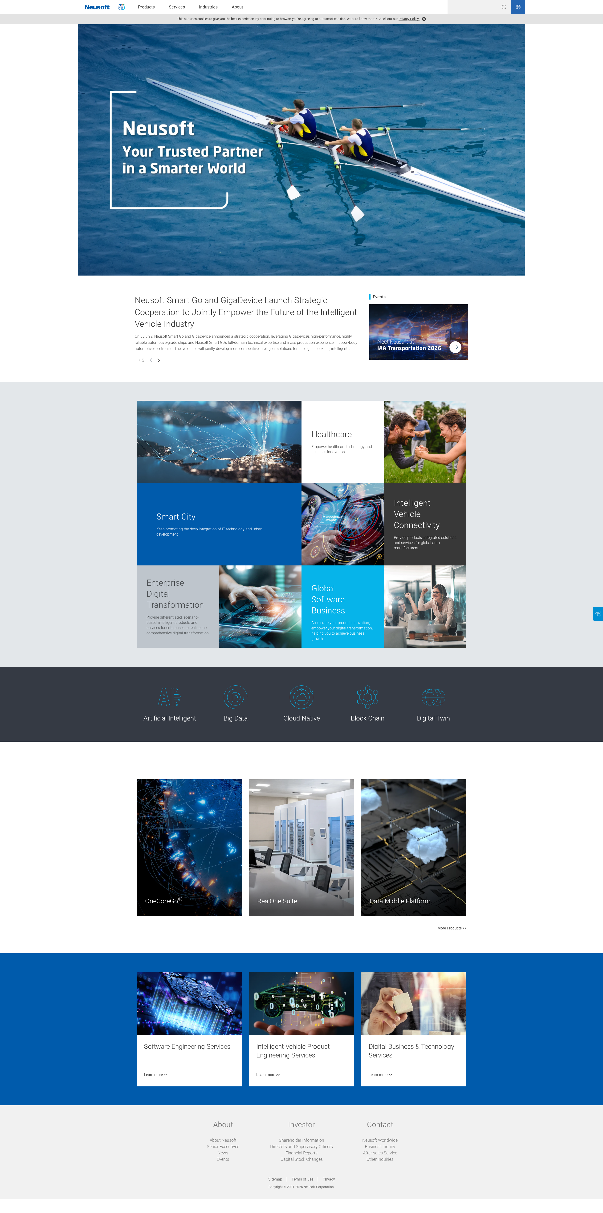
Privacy (329, 1179)
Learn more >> (155, 1075)
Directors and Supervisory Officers (301, 1146)
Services (177, 6)
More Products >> (451, 928)
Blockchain (350, 690)
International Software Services (327, 568)
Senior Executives (223, 1146)
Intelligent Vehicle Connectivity (409, 485)
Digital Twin (416, 690)
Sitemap (275, 1179)
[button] (151, 360)
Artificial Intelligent (163, 690)
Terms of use (302, 1179)
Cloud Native (287, 690)
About (237, 6)
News (223, 1152)
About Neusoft (223, 1140)
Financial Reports (301, 1152)
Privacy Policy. (409, 19)
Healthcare (310, 403)
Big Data (215, 690)
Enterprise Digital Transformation (164, 568)
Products (146, 6)
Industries (208, 6)
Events (223, 1159)
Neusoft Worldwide (380, 1140)
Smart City (145, 485)
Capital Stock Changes (302, 1159)
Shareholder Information (301, 1140)
